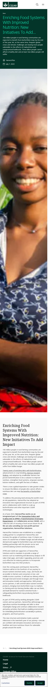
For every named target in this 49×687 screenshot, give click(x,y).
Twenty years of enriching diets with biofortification (22, 470)
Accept (40, 683)
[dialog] (23, 680)
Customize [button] (6, 683)
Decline (29, 683)
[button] (37, 4)
